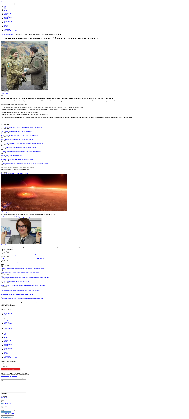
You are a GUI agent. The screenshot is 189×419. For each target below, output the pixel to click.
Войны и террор (8, 17)
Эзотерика (6, 27)
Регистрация (4, 397)
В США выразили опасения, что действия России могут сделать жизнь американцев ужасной (24, 163)
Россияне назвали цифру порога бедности (11, 155)
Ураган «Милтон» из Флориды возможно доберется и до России (17, 139)
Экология (6, 26)
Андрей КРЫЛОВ (5, 93)
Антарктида (7, 16)
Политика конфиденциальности (9, 376)
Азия (5, 9)
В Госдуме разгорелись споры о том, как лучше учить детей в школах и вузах (20, 290)
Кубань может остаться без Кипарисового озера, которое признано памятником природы (23, 285)
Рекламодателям (8, 328)
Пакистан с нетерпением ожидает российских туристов (15, 281)
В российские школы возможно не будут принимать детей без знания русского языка (22, 298)
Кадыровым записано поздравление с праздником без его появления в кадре (20, 272)
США (5, 8)
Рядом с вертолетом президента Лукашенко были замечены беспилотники (19, 262)
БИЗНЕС (6, 25)
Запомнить (5, 402)
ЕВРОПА (6, 10)
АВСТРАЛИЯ (7, 13)
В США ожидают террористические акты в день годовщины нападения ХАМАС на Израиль (24, 258)
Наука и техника (8, 21)
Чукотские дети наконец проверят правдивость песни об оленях (17, 294)
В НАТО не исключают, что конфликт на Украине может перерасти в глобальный (21, 127)
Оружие (6, 18)
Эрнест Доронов (8, 323)
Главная (6, 312)
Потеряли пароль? (8, 403)
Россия (5, 6)
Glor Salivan (6, 322)
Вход (2, 1)
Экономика (6, 23)
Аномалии (6, 31)
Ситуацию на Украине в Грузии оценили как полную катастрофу (17, 159)
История (6, 19)
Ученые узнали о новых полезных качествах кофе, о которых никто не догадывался (22, 143)
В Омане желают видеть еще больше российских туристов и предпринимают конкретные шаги (25, 277)
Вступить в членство (41, 302)
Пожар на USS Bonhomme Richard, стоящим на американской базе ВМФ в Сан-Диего (22, 268)
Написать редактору (6, 306)
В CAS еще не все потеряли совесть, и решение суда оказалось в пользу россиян (21, 151)
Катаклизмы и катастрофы (10, 30)
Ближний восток (8, 12)
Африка (5, 14)
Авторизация (4, 404)
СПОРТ (6, 22)
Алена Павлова (7, 321)
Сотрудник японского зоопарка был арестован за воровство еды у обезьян (19, 135)
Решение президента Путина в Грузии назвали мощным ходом (16, 131)
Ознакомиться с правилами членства (10, 302)
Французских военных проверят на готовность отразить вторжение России (20, 254)
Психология (7, 29)
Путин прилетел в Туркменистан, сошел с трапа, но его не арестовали (18, 147)
